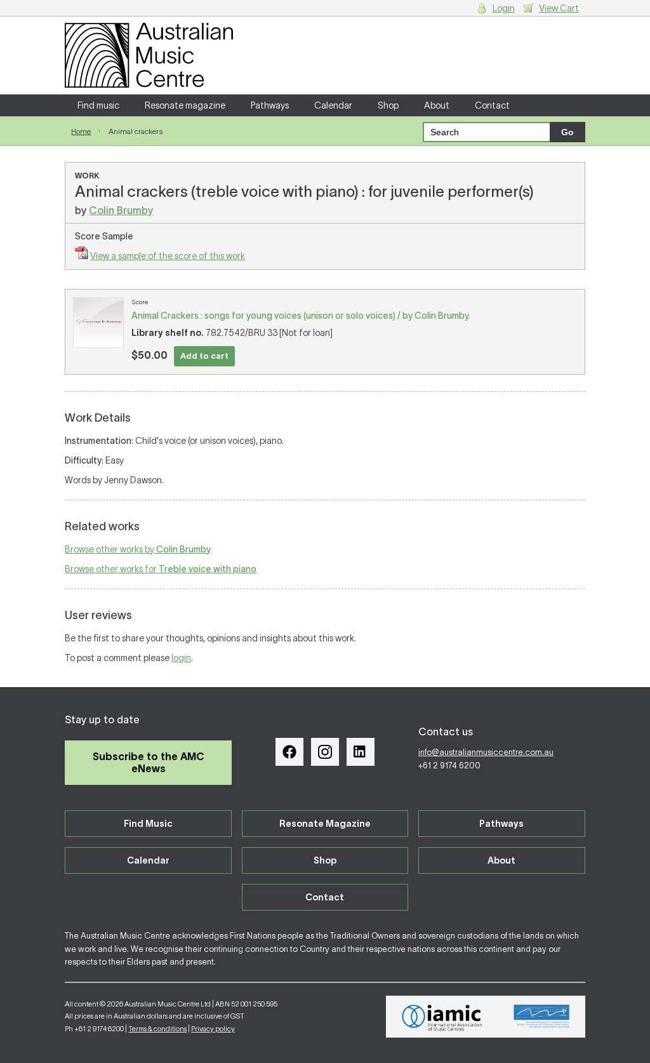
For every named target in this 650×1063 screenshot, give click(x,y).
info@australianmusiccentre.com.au (486, 752)
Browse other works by (138, 549)
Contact (492, 105)
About (436, 105)
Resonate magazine (185, 105)
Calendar (333, 105)
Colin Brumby (121, 210)
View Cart (559, 8)
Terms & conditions (157, 1029)
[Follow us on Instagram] (325, 752)
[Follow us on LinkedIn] (361, 752)
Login (504, 8)
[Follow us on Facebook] (289, 752)
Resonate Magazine (325, 824)
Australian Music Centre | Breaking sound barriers (149, 55)
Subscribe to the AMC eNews (148, 762)
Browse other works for (160, 569)
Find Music (148, 824)
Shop (388, 105)
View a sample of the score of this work (167, 256)
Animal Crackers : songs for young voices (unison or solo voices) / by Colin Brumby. (300, 316)
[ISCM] (542, 1017)
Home (81, 131)
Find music (98, 105)
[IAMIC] (442, 1017)
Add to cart (204, 356)
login (181, 658)
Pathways (270, 105)
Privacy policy (213, 1029)
